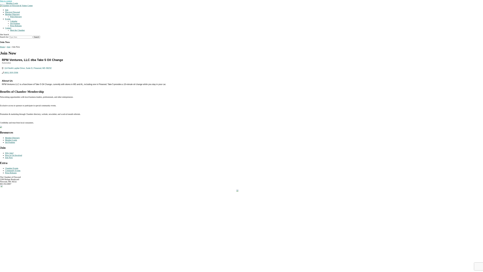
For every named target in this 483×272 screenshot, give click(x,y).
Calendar (13, 21)
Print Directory (16, 17)
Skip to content (6, 1)
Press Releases (16, 26)
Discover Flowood (12, 12)
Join (6, 10)
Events (7, 19)
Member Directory (12, 14)
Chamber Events (11, 168)
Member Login (12, 3)
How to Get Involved (13, 155)
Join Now (9, 158)
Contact (8, 28)
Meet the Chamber (17, 30)
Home (2, 47)
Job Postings (15, 23)
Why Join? (9, 153)
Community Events (12, 170)
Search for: (4, 37)
